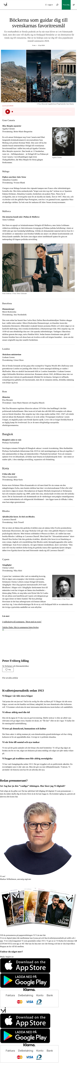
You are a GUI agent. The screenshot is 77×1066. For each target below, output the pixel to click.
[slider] (12, 111)
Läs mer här (41, 935)
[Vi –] (5, 5)
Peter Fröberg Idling (15, 660)
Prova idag (66, 5)
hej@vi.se (10, 957)
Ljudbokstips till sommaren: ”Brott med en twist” (22, 622)
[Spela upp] (7, 111)
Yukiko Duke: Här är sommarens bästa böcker (20, 627)
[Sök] (57, 5)
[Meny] (74, 5)
